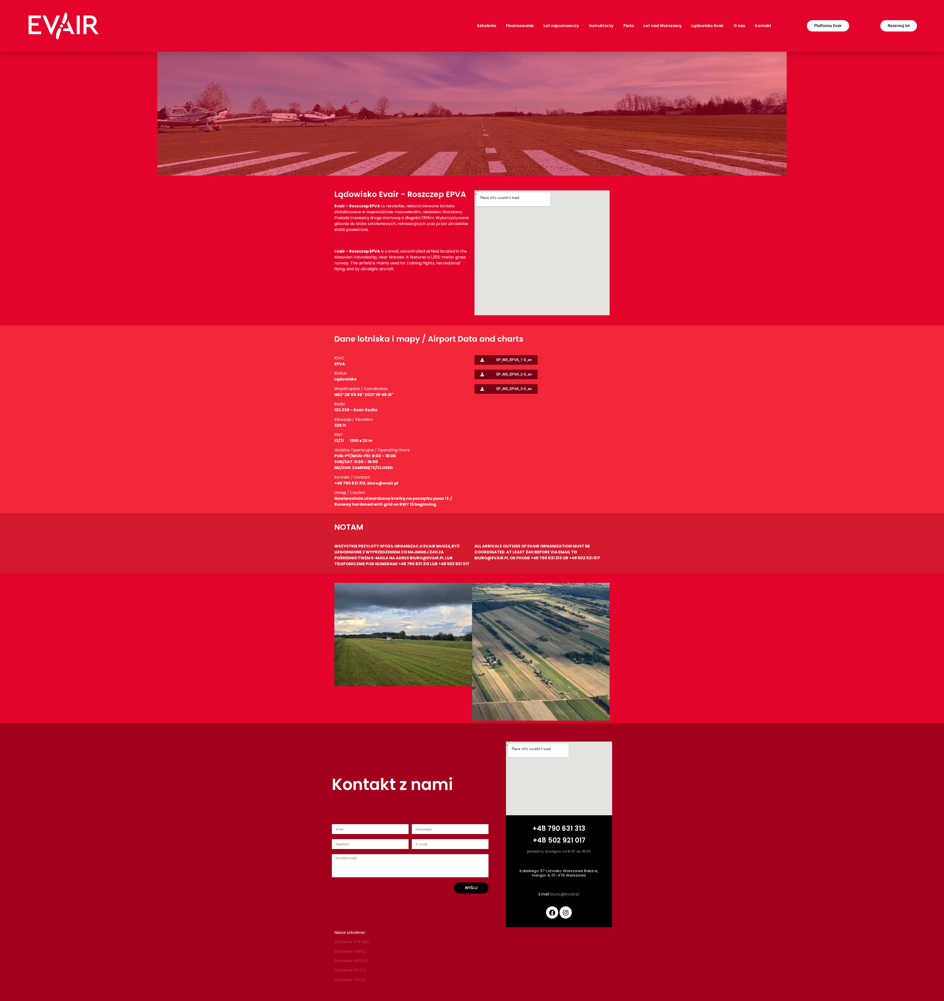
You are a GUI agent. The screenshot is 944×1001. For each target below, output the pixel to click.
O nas (739, 26)
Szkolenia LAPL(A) (351, 961)
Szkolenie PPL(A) (350, 970)
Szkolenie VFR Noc (351, 942)
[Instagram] (566, 912)
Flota (628, 26)
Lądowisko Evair (707, 26)
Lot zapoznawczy (561, 26)
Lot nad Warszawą (662, 26)
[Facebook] (552, 912)
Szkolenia (486, 26)
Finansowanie (520, 26)
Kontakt (763, 26)
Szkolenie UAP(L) (350, 951)
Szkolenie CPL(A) (350, 980)
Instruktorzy (601, 26)
